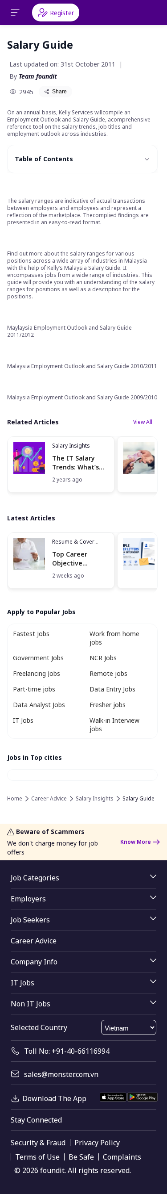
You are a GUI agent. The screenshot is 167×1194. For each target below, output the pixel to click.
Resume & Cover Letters (73, 545)
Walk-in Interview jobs (114, 724)
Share (59, 91)
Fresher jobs (108, 704)
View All (142, 422)
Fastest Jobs (31, 633)
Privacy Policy (97, 1143)
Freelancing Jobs (36, 673)
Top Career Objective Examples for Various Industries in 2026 (80, 558)
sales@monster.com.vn (61, 1074)
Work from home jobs (114, 637)
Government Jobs (38, 658)
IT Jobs (23, 720)
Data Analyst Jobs (39, 704)
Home (14, 798)
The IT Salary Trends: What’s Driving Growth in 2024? (79, 462)
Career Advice (49, 798)
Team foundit (38, 76)
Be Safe (81, 1157)
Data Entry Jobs (112, 689)
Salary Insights (71, 445)
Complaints (122, 1157)
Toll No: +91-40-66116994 (67, 1051)
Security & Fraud (38, 1143)
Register (62, 12)
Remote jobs (108, 673)
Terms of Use (37, 1157)
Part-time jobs (34, 689)
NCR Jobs (103, 658)
